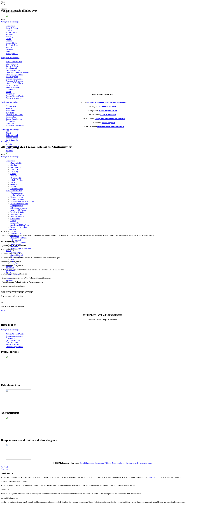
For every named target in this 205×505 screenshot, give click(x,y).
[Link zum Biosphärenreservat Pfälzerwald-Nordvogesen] (18, 459)
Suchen (8, 272)
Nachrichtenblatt (12, 138)
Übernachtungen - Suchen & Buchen (12, 343)
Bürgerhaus (10, 113)
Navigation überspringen (10, 102)
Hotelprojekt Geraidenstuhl (16, 125)
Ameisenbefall (11, 110)
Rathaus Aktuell (12, 135)
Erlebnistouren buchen (14, 336)
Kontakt (9, 144)
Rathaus (9, 108)
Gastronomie (10, 338)
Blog (7, 142)
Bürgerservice (11, 106)
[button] (5, 481)
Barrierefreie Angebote (14, 98)
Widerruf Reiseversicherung (115, 463)
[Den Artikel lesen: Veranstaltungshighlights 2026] (65, 90)
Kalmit (8, 92)
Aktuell (8, 133)
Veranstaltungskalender (14, 347)
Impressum (10, 268)
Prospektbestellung (13, 340)
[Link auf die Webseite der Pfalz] (18, 380)
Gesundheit (10, 123)
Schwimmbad (11, 117)
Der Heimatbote (12, 140)
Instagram (9, 151)
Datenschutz (99, 463)
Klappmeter (10, 94)
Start (7, 131)
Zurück (3, 310)
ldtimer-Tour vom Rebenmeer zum (102, 102)
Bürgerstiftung (11, 121)
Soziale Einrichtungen (14, 119)
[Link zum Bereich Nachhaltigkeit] (18, 435)
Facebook (4, 467)
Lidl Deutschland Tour (107, 107)
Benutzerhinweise (132, 463)
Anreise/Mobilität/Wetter (15, 96)
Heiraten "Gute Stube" (14, 115)
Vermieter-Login (146, 463)
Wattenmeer (121, 102)
